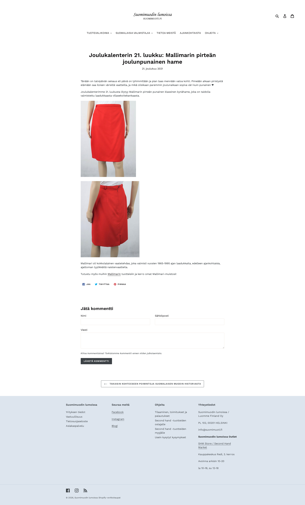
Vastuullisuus (74, 416)
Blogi (115, 425)
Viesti (84, 329)
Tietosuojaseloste (77, 421)
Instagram (118, 419)
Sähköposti (162, 315)
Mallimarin (114, 274)
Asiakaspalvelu (75, 425)
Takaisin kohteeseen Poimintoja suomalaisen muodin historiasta (155, 383)
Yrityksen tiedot (75, 412)
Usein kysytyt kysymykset (170, 437)
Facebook (118, 412)
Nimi (83, 315)
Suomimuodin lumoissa (86, 497)
